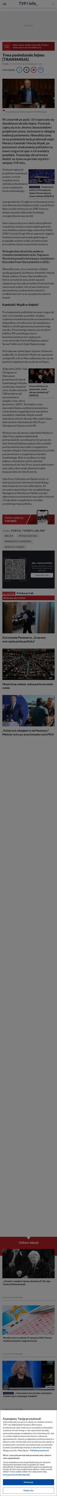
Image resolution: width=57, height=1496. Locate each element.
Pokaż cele (28, 1490)
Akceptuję (28, 1482)
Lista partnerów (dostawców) (16, 1475)
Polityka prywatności (39, 1450)
